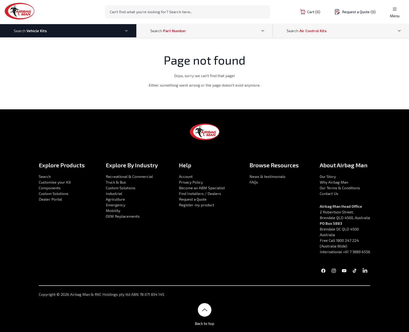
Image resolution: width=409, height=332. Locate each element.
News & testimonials (267, 176)
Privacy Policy (191, 182)
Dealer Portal (50, 199)
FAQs (253, 182)
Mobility (113, 210)
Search (45, 176)
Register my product (196, 205)
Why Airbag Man (334, 182)
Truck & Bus (116, 182)
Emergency (115, 205)
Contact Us (329, 193)
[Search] (265, 11)
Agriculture (115, 199)
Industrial (114, 193)
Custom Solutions (53, 193)
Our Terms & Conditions (340, 188)
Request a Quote (193, 199)
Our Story (328, 176)
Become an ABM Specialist (202, 188)
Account (186, 176)
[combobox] (187, 11)
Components (50, 188)
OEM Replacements (123, 216)
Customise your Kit (55, 182)
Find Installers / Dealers (200, 193)
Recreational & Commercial (129, 176)
